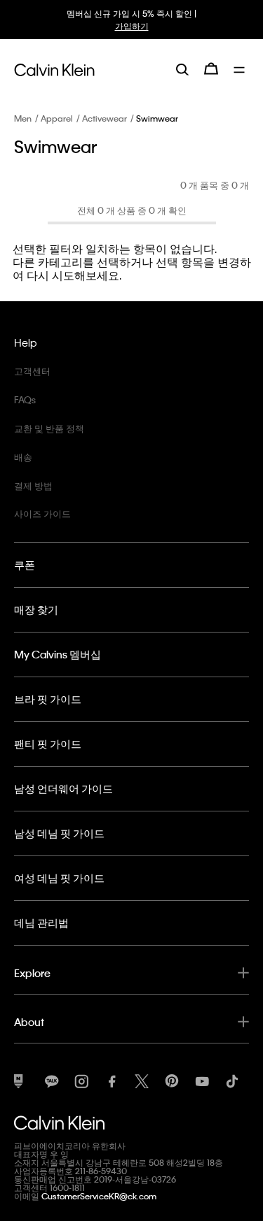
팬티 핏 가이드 (47, 744)
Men (23, 118)
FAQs (25, 399)
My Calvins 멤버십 (57, 654)
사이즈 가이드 (42, 513)
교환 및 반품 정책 (49, 428)
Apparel (57, 118)
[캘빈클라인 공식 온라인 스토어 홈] (54, 68)
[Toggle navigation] (241, 68)
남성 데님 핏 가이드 (59, 833)
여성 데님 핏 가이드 (59, 878)
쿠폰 (24, 565)
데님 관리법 (41, 923)
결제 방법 (33, 485)
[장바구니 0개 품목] (211, 68)
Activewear (104, 118)
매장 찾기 (36, 609)
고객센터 (32, 371)
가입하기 (132, 25)
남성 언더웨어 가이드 (63, 788)
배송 (23, 457)
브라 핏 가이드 (47, 699)
